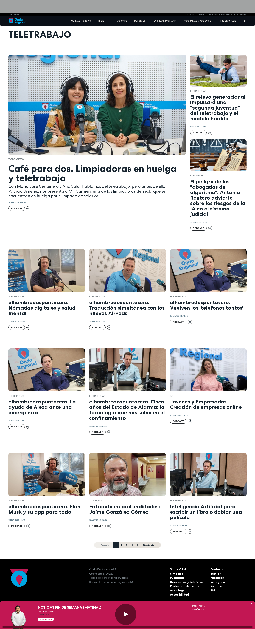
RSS (212, 590)
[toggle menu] (108, 21)
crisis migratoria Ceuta (195, 15)
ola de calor (214, 15)
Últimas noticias (81, 20)
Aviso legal (177, 590)
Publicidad (177, 577)
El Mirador (196, 175)
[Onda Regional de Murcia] (17, 21)
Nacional (121, 20)
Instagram (217, 582)
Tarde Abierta (16, 159)
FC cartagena (240, 15)
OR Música (197, 609)
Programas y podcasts (197, 20)
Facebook (217, 577)
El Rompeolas (198, 91)
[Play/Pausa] (125, 614)
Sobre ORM (178, 569)
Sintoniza (176, 573)
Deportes (139, 20)
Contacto (217, 569)
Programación (229, 20)
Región (102, 20)
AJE (172, 395)
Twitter (215, 573)
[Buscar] (244, 21)
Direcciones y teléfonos (187, 582)
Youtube (216, 586)
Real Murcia (226, 15)
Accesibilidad (179, 594)
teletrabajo (96, 500)
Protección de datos (184, 586)
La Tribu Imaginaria (165, 20)
